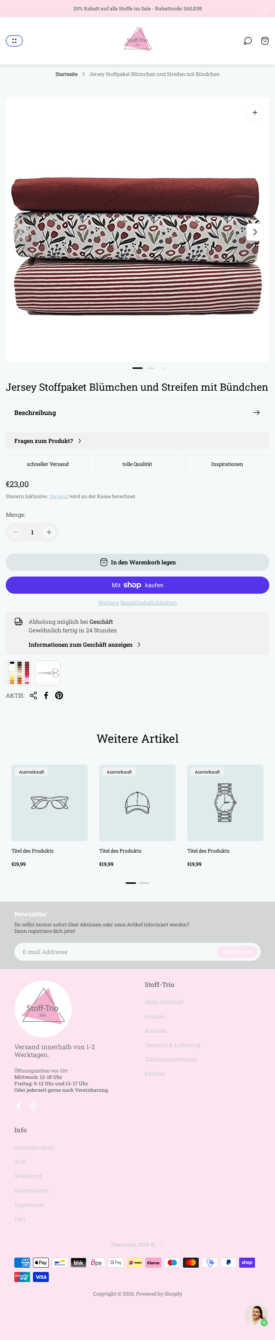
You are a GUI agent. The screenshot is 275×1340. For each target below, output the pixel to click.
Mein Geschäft (164, 1002)
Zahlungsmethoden (171, 1059)
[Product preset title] (49, 803)
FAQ (19, 1219)
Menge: (15, 514)
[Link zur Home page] (43, 1008)
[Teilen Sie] (33, 695)
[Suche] (248, 41)
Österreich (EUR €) (133, 1244)
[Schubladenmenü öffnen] (14, 41)
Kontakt (156, 1030)
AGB (20, 1161)
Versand (58, 496)
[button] (137, 368)
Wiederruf (28, 1176)
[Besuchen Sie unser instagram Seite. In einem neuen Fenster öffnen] (33, 1106)
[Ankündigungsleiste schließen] (265, 8)
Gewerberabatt (34, 1147)
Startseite (67, 74)
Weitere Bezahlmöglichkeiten (137, 602)
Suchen (155, 1016)
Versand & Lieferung (172, 1045)
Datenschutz (31, 1190)
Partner (155, 1073)
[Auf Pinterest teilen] (59, 695)
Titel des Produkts (32, 850)
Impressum (29, 1204)
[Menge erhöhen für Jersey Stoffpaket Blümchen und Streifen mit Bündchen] (49, 532)
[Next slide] (255, 232)
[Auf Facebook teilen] (46, 695)
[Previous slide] (20, 232)
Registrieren (237, 951)
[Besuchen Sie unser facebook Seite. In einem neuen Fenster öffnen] (18, 1106)
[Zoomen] (255, 112)
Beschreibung (35, 412)
